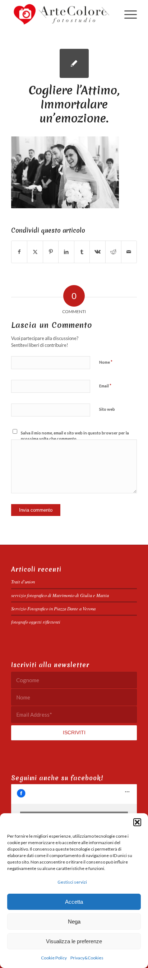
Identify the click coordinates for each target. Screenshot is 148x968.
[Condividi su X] (35, 251)
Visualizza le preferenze (74, 941)
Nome (105, 362)
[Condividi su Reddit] (113, 251)
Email (105, 385)
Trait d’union (23, 581)
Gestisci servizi (72, 882)
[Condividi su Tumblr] (82, 251)
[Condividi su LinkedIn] (66, 251)
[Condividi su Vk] (97, 251)
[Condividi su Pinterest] (51, 251)
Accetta (74, 902)
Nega (74, 921)
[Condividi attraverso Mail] (129, 251)
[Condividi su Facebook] (19, 251)
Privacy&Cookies (86, 957)
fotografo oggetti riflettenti (35, 622)
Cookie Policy (54, 957)
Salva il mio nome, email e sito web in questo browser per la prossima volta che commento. (75, 436)
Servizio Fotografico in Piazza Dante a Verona (53, 608)
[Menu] (127, 14)
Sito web (107, 409)
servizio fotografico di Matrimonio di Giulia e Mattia (60, 595)
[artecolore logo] (61, 14)
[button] (137, 822)
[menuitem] (127, 14)
